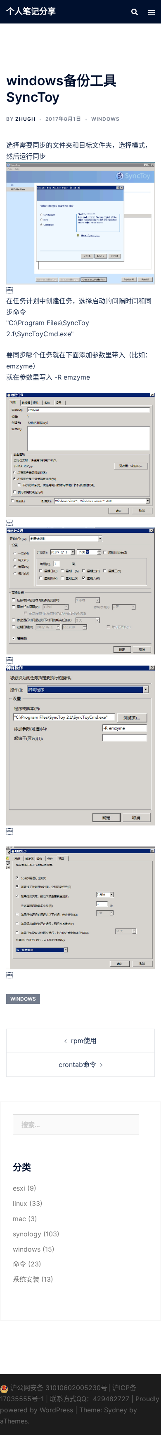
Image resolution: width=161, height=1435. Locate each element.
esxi (19, 1188)
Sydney (115, 1410)
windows (105, 119)
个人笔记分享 (31, 11)
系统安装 (26, 1279)
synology (27, 1234)
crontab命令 (77, 1064)
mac (19, 1219)
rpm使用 (84, 1040)
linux (20, 1203)
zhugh (25, 119)
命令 (19, 1264)
